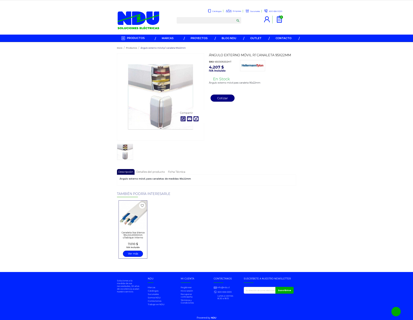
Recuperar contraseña (186, 295)
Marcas (151, 287)
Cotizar (222, 98)
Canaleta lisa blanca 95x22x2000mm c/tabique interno (133, 235)
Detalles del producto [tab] (150, 171)
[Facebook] (196, 119)
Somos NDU (154, 297)
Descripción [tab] (125, 171)
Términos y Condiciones (187, 301)
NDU (213, 317)
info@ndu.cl (223, 287)
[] (235, 17)
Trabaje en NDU (156, 304)
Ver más (133, 253)
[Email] (189, 119)
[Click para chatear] (396, 311)
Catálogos (153, 290)
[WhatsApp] (183, 119)
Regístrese (186, 287)
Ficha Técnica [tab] (176, 171)
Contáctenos (154, 301)
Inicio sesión (187, 290)
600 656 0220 (225, 292)
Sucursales (153, 294)
